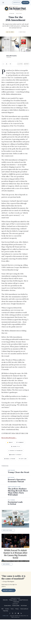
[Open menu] (3, 2)
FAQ (2, 608)
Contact (7, 608)
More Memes (7, 564)
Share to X (16, 446)
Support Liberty (8, 590)
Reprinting (5, 610)
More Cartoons (8, 530)
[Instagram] (15, 613)
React (10, 442)
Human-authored (24, 608)
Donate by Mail (15, 605)
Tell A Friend (24, 605)
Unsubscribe (16, 601)
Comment (21, 442)
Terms (12, 608)
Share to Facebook (16, 450)
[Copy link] (10, 64)
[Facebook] (9, 613)
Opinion (11, 13)
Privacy (17, 608)
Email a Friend (10, 458)
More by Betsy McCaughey (9, 437)
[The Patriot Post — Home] (15, 9)
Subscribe (25, 2)
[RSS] (21, 613)
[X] (12, 613)
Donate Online (7, 605)
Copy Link (23, 458)
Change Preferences (23, 599)
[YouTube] (18, 613)
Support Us (16, 2)
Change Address (13, 599)
